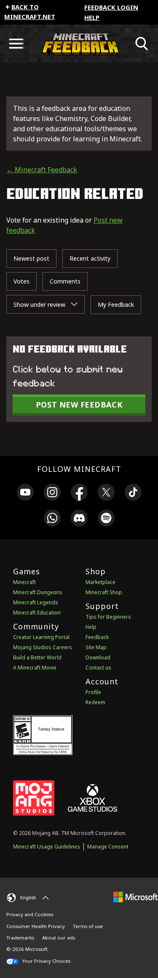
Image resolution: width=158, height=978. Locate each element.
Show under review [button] (40, 304)
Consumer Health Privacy (35, 926)
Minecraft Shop (104, 592)
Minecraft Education (37, 612)
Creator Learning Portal (41, 637)
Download (98, 657)
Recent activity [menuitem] (90, 258)
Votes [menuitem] (21, 281)
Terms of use (88, 926)
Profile (93, 692)
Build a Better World (37, 657)
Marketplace (100, 582)
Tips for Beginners (108, 616)
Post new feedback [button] (79, 404)
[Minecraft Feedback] (79, 43)
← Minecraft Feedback (41, 169)
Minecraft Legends (35, 602)
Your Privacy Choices (45, 961)
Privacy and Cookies (29, 914)
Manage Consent (108, 846)
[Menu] (16, 43)
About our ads (58, 937)
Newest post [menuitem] (31, 258)
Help (91, 17)
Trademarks (20, 937)
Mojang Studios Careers (42, 647)
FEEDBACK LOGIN (111, 7)
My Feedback (116, 304)
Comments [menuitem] (65, 281)
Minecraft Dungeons (37, 592)
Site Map (96, 647)
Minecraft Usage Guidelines (46, 846)
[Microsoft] (135, 896)
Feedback (97, 637)
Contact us (98, 667)
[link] (25, 493)
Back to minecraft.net (29, 12)
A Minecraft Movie (34, 667)
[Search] (142, 43)
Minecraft (24, 582)
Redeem (95, 702)
